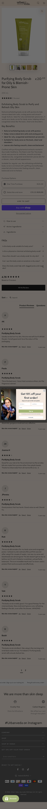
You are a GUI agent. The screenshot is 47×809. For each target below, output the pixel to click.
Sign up (31, 411)
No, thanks (31, 417)
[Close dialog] (44, 390)
